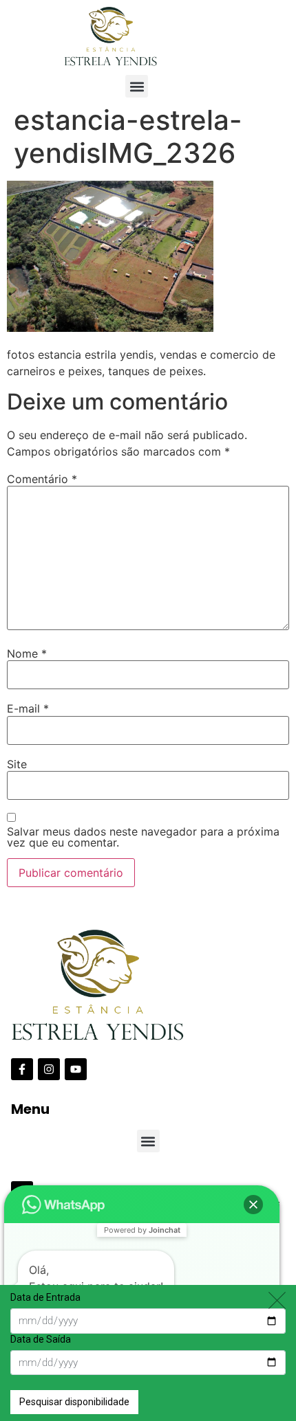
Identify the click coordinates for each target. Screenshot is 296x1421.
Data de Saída (40, 1339)
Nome (27, 653)
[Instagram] (49, 1069)
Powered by (142, 1230)
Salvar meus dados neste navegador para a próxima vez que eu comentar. (143, 837)
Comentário (42, 478)
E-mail (28, 708)
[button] (136, 86)
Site (17, 764)
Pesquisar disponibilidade (74, 1401)
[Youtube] (76, 1069)
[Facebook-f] (22, 1069)
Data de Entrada (45, 1297)
